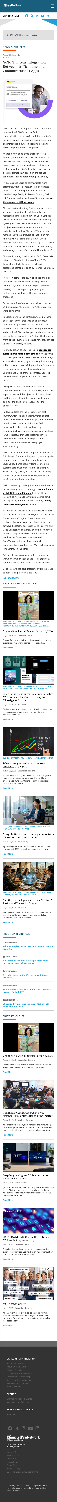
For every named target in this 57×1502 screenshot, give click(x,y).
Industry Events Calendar (18, 1402)
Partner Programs (23, 626)
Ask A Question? (14, 1386)
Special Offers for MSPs (17, 1383)
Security (35, 626)
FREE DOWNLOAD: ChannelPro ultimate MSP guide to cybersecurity (26, 1238)
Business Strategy (35, 621)
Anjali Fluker (23, 907)
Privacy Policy (13, 1462)
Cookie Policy (12, 1465)
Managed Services (11, 578)
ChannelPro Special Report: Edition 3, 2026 (28, 631)
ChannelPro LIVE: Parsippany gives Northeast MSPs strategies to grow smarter (27, 1114)
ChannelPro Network (26, 635)
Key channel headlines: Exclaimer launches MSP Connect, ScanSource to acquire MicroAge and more (28, 697)
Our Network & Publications (19, 1373)
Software (44, 626)
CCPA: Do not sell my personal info (22, 1471)
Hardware (7, 624)
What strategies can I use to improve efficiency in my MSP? (24, 765)
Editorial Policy (13, 1468)
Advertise (11, 1414)
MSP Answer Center (44, 758)
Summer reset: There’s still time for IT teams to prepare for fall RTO (27, 990)
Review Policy (13, 1455)
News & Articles (14, 47)
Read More (8, 647)
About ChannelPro (15, 1363)
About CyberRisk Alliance (17, 1366)
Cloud (46, 621)
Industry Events (19, 624)
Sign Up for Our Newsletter (19, 1380)
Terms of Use (13, 1458)
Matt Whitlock (23, 704)
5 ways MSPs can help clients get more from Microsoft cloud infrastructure (28, 836)
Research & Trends (20, 688)
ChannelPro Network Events (19, 1398)
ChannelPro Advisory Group (18, 1376)
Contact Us (12, 1452)
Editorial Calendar (15, 1370)
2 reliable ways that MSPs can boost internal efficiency (25, 976)
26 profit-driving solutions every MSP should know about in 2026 (26, 1005)
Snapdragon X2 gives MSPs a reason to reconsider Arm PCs (25, 1177)
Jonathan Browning (25, 1120)
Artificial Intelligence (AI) (15, 621)
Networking (8, 626)
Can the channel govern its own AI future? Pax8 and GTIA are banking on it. (27, 901)
